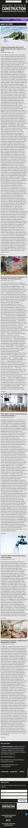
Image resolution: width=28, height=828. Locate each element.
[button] (1, 1)
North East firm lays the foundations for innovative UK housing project (14, 278)
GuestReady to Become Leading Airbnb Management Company (14, 641)
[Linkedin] (27, 1)
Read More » (3, 254)
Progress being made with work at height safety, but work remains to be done (13, 48)
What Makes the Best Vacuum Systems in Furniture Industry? (14, 414)
